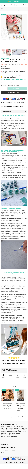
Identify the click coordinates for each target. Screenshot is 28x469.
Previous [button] (2, 31)
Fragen (17, 85)
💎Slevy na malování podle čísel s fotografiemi (13, 79)
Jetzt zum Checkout (14, 93)
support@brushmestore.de (9, 450)
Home (2, 8)
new (4, 391)
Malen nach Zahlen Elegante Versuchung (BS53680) (20, 407)
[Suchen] (4, 5)
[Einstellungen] (23, 5)
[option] (14, 27)
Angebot (4, 14)
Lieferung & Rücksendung (7, 85)
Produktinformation (6, 111)
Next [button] (26, 31)
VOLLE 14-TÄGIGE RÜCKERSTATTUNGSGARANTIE (10, 370)
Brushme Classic (5, 58)
